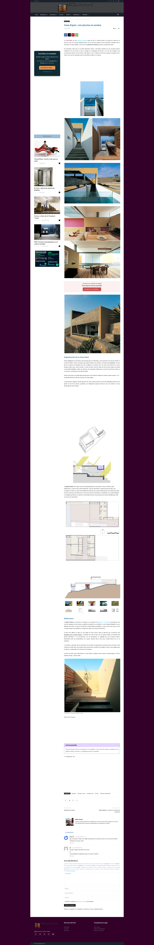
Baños (68, 14)
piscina (96, 793)
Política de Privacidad (71, 870)
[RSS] (113, 1)
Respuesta (72, 842)
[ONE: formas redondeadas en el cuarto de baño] (47, 232)
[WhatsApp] (76, 34)
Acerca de (66, 930)
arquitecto (73, 793)
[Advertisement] (92, 69)
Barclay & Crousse (103, 622)
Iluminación (76, 14)
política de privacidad (81, 901)
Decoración (53, 14)
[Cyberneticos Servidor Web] (47, 259)
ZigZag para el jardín (69, 810)
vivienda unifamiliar (82, 40)
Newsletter (36, 1)
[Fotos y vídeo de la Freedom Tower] (47, 205)
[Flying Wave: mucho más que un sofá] (47, 148)
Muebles (85, 14)
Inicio (36, 14)
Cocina (61, 14)
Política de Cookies (99, 930)
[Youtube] (118, 1)
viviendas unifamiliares (105, 793)
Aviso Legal (97, 927)
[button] (118, 14)
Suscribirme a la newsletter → (92, 289)
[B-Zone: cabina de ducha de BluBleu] (47, 176)
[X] (116, 1)
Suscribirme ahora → (47, 68)
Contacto (66, 928)
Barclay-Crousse (81, 793)
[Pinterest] (110, 1)
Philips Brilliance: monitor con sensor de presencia (109, 811)
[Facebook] (108, 1)
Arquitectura (43, 14)
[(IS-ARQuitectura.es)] (77, 7)
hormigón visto (90, 793)
